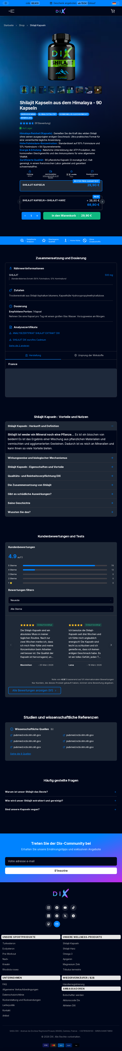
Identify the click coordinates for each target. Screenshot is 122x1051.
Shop (22, 25)
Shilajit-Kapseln (71, 943)
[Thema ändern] (6, 3)
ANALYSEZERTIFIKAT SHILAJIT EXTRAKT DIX (36, 333)
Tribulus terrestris (72, 969)
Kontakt (6, 1010)
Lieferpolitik (9, 1005)
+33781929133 (86, 1031)
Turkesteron (9, 943)
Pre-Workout (9, 953)
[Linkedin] (48, 916)
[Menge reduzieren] (25, 216)
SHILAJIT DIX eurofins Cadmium (29, 339)
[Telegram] (73, 916)
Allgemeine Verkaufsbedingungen (20, 989)
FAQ (5, 984)
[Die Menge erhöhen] (37, 216)
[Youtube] (65, 907)
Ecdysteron (8, 948)
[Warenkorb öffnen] (112, 11)
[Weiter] (111, 644)
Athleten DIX (69, 1005)
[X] (65, 916)
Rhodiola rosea (10, 969)
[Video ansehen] (98, 90)
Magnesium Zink (71, 964)
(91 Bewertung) (43, 123)
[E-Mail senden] (57, 924)
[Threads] (48, 924)
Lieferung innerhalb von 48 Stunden (50, 176)
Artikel (6, 1015)
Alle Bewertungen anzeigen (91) (32, 690)
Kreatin (6, 964)
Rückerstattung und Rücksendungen (22, 1000)
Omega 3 (67, 953)
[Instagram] (48, 907)
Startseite (9, 25)
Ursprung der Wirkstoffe (91, 355)
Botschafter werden (73, 995)
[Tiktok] (73, 907)
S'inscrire (61, 870)
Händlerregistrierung (74, 984)
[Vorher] (10, 644)
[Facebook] (57, 907)
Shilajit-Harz (69, 948)
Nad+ (5, 959)
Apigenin (67, 959)
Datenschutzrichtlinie (13, 994)
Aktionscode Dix (71, 1000)
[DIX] (60, 11)
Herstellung (35, 355)
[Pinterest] (57, 916)
